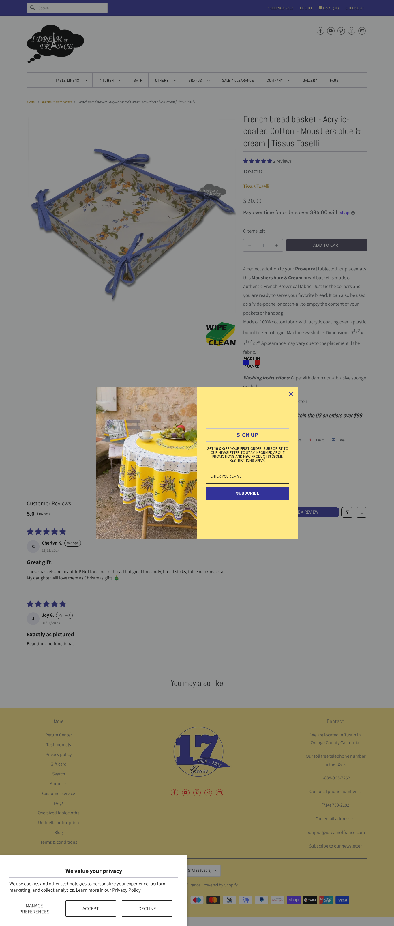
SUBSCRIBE (247, 493)
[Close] (291, 394)
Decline (147, 908)
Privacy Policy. (127, 890)
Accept (90, 908)
